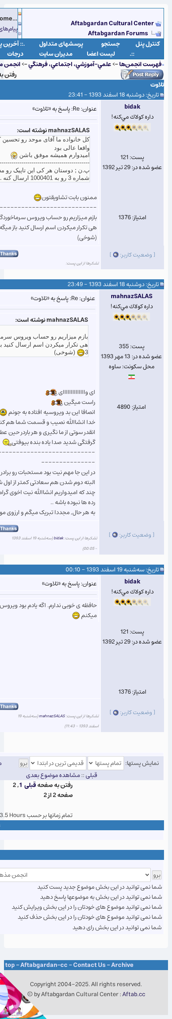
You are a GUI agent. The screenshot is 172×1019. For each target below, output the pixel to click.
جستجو (110, 43)
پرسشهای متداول (61, 43)
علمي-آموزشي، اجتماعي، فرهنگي (69, 64)
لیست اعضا (101, 53)
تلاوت (157, 84)
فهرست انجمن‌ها (140, 64)
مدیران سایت (55, 53)
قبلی (30, 785)
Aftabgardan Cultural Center (113, 23)
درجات (15, 53)
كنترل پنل (148, 43)
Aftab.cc (133, 994)
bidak (132, 106)
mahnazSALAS (131, 296)
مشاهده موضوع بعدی (53, 775)
